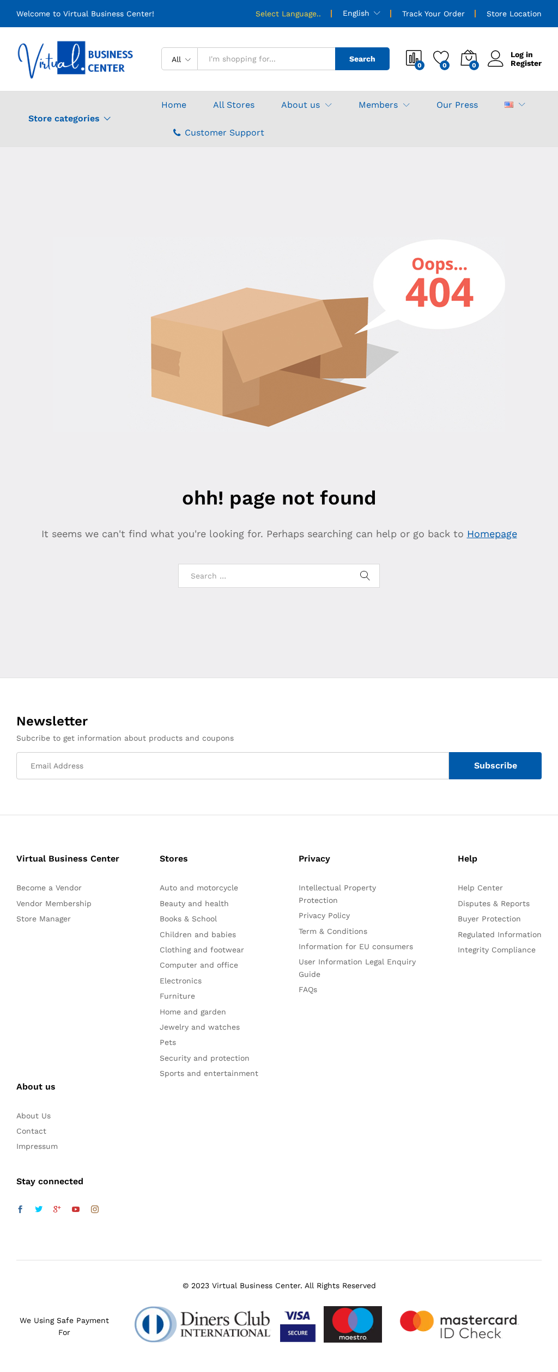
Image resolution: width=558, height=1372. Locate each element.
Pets (168, 1042)
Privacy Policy (324, 915)
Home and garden (193, 1011)
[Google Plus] (57, 1210)
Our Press (457, 105)
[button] (509, 105)
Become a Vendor (49, 887)
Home (173, 105)
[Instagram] (95, 1210)
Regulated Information (500, 934)
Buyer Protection (489, 918)
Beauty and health (194, 903)
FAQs (308, 989)
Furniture (177, 996)
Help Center (480, 887)
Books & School (188, 918)
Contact (31, 1131)
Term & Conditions (333, 931)
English (356, 13)
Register (526, 63)
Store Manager (43, 918)
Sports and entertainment (209, 1073)
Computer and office (199, 965)
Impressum (37, 1146)
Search (362, 58)
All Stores (233, 105)
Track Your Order (433, 13)
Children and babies (198, 934)
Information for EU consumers (356, 946)
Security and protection (205, 1058)
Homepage (492, 533)
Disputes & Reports (494, 903)
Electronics (181, 980)
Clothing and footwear (202, 949)
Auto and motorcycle (199, 887)
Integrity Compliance (497, 949)
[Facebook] (20, 1210)
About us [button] (300, 105)
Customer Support (224, 132)
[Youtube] (75, 1210)
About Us (33, 1115)
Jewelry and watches (200, 1027)
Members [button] (378, 105)
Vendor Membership (54, 903)
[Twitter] (38, 1210)
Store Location (514, 13)
